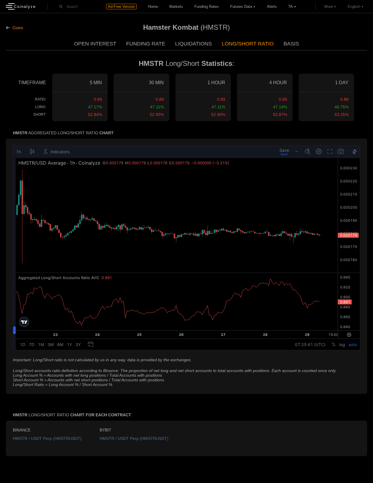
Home (153, 6)
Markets (176, 6)
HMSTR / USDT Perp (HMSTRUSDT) (47, 438)
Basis (291, 44)
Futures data (241, 6)
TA (290, 6)
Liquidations (193, 44)
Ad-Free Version (121, 6)
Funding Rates (206, 6)
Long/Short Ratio (248, 44)
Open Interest (95, 44)
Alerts (272, 6)
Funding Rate (145, 44)
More (328, 6)
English (354, 6)
